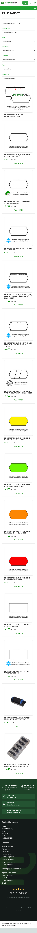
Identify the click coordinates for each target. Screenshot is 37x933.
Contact (4, 878)
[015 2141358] (4, 796)
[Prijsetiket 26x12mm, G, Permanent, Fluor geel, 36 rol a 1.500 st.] (18, 408)
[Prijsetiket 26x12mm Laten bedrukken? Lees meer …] (18, 85)
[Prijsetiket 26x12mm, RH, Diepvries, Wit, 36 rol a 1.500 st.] (18, 641)
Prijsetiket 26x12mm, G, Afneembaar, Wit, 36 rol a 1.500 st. (17, 202)
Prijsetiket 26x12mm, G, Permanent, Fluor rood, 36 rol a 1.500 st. (17, 578)
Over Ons (4, 883)
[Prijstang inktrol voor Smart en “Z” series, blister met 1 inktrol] (18, 688)
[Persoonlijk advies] (2, 786)
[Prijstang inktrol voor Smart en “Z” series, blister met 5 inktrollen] (18, 734)
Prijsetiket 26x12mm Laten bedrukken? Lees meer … (14, 115)
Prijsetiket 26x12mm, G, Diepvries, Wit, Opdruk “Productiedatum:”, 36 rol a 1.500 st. (18, 344)
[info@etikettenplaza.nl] (4, 811)
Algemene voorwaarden (9, 872)
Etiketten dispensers (8, 857)
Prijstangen (5, 851)
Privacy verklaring (7, 875)
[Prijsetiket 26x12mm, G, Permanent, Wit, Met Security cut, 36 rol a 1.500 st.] (18, 361)
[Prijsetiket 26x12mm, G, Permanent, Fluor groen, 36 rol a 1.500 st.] (18, 454)
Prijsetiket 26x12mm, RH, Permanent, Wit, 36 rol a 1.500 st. (17, 625)
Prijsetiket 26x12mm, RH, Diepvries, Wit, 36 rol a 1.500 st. (17, 672)
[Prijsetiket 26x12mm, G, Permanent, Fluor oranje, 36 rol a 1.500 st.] (18, 501)
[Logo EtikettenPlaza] (9, 3)
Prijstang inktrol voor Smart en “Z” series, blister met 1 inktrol (17, 718)
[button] (31, 3)
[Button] (25, 3)
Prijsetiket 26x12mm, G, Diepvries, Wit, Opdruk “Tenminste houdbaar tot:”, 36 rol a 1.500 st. (18, 296)
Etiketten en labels (7, 846)
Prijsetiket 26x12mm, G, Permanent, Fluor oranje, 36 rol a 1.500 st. (17, 532)
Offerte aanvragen (7, 864)
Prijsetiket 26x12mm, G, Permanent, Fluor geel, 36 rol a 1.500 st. (17, 439)
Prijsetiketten (6, 849)
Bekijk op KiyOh (18, 910)
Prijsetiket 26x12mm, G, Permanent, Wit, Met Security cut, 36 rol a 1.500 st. (18, 392)
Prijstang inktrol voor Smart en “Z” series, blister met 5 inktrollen (17, 765)
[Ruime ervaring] (21, 786)
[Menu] (35, 7)
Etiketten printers (7, 854)
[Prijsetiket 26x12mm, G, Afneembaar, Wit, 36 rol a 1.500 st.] (18, 171)
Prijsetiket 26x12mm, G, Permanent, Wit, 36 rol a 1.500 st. (17, 155)
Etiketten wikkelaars (8, 859)
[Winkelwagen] (35, 3)
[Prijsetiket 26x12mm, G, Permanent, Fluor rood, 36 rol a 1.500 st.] (18, 548)
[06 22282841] (4, 803)
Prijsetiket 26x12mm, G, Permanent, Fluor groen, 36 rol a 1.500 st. (17, 485)
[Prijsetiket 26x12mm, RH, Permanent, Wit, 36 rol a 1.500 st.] (18, 594)
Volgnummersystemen (9, 862)
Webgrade (13, 925)
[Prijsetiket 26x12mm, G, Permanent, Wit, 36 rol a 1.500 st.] (18, 124)
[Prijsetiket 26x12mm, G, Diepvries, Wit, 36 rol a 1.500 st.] (18, 218)
